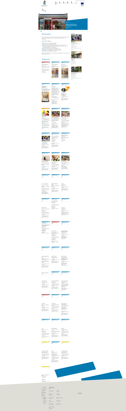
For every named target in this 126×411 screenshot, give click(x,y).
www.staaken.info (80, 393)
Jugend (44, 395)
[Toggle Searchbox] (84, 0)
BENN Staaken (51, 395)
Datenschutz (45, 401)
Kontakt (44, 403)
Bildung (44, 390)
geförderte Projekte (44, 398)
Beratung (44, 392)
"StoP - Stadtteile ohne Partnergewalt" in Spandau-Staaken (52, 388)
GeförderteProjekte (82, 5)
